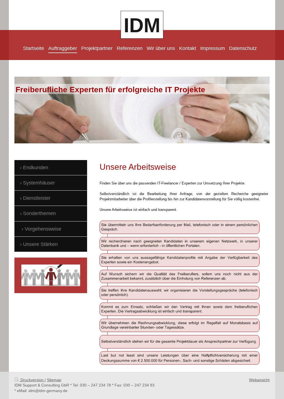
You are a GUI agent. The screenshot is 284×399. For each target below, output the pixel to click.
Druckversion (32, 380)
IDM (142, 25)
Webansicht (259, 380)
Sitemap (54, 380)
